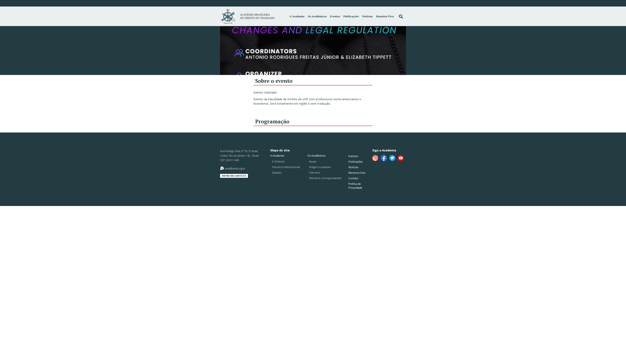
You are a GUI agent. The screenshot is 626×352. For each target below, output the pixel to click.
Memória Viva (385, 16)
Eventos (335, 16)
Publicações (351, 16)
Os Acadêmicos (317, 16)
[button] (234, 176)
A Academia (296, 16)
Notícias (367, 16)
